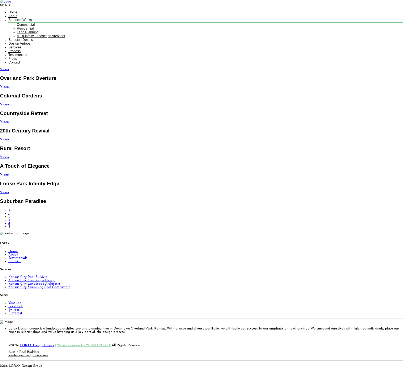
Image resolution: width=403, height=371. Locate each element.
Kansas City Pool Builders (27, 277)
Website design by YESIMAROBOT (84, 345)
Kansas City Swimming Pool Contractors (39, 287)
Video (4, 69)
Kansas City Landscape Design (31, 280)
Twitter (13, 309)
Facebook (15, 306)
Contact (14, 261)
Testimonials (17, 258)
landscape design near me (28, 355)
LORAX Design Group (37, 345)
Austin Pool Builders (23, 352)
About (13, 254)
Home (13, 251)
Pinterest (15, 313)
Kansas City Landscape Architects (34, 283)
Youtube (14, 303)
